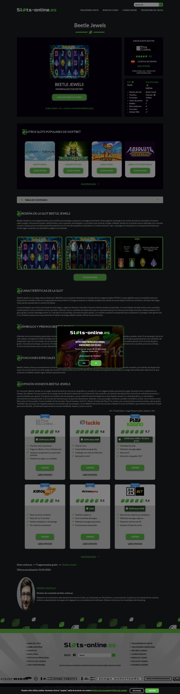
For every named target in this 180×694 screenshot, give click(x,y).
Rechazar (137, 691)
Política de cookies (119, 690)
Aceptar (152, 691)
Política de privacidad (101, 690)
